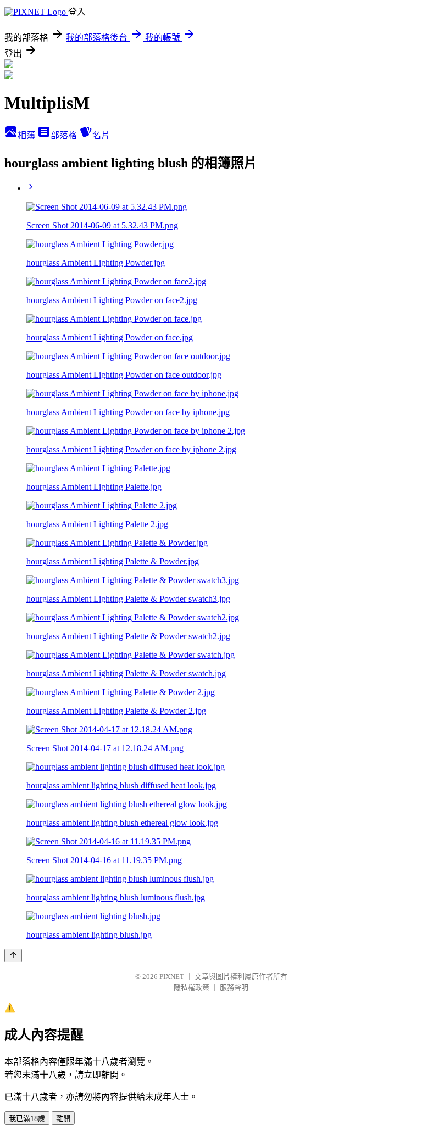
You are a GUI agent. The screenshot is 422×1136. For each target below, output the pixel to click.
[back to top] (13, 955)
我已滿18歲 (27, 1119)
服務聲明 (234, 987)
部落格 (65, 135)
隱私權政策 (191, 987)
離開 (63, 1119)
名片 (101, 135)
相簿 (27, 135)
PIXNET (171, 976)
